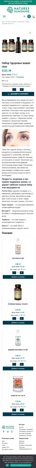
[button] (30, 33)
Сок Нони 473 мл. (18, 258)
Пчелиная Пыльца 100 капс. (18, 304)
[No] (34, 461)
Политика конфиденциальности (20, 465)
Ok (7, 465)
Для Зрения (21, 21)
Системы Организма (11, 21)
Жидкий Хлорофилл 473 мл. (18, 350)
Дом (3, 21)
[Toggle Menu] (4, 16)
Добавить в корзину (19, 94)
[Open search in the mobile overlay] (24, 16)
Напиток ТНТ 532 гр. (18, 396)
